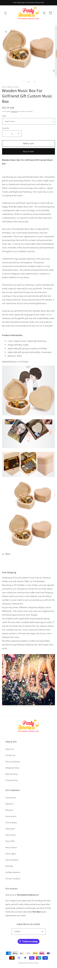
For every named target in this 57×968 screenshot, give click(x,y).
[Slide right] (35, 82)
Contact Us (10, 755)
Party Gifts (10, 841)
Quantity (5, 128)
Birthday (9, 866)
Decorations (11, 816)
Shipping (14, 111)
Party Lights (11, 853)
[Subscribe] (42, 931)
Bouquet (9, 810)
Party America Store (31, 963)
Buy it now (28, 151)
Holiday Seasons (13, 872)
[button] (5, 13)
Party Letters (11, 847)
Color (4, 116)
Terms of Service (13, 761)
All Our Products (13, 878)
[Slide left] (22, 82)
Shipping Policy (12, 768)
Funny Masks (11, 822)
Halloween (10, 828)
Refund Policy (12, 774)
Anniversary (11, 797)
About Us (10, 749)
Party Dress (11, 835)
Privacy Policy (12, 780)
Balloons (10, 804)
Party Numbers (12, 860)
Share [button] (7, 554)
